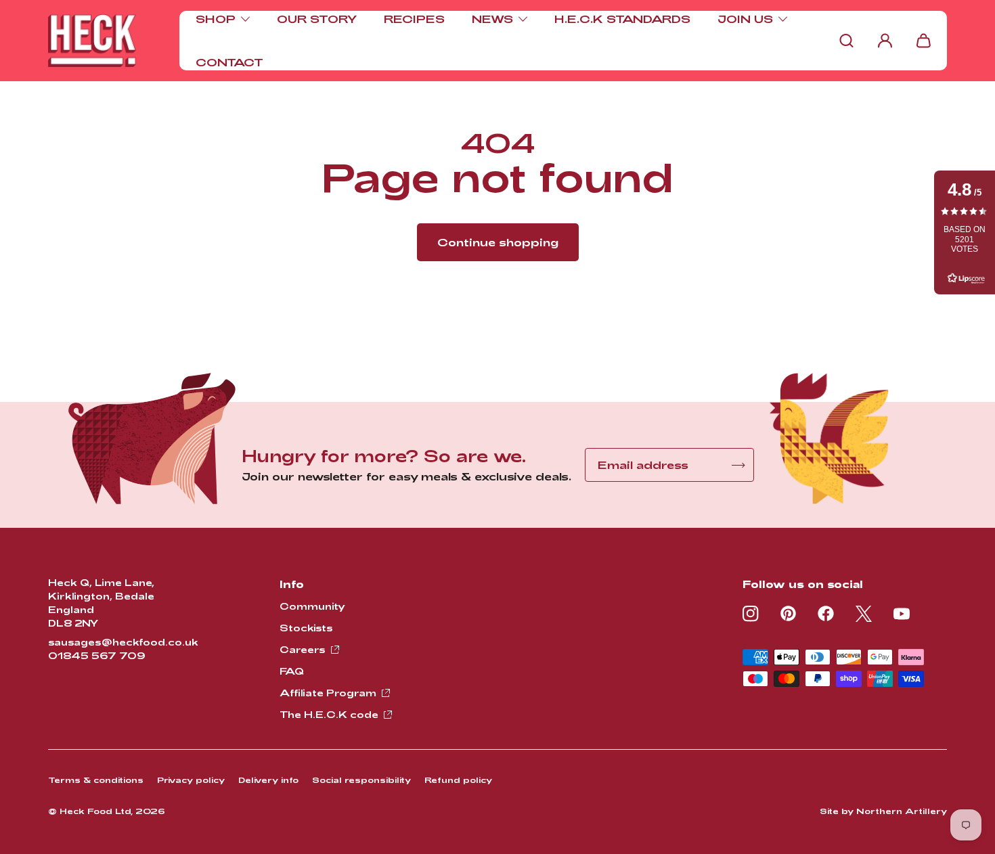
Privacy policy (191, 779)
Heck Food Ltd (95, 810)
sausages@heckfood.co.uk (123, 642)
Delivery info (268, 779)
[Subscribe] (739, 465)
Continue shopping (497, 241)
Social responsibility (361, 779)
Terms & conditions (95, 779)
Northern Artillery (901, 810)
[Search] (846, 40)
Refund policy (458, 779)
